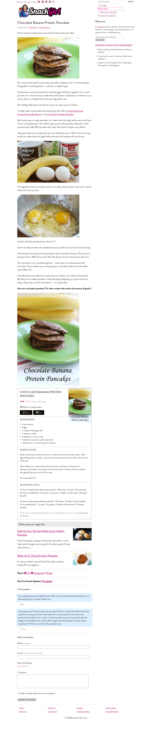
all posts (80, 707)
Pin (40, 412)
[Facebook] (43, 2)
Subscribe (20, 2)
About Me (27, 2)
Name (20, 643)
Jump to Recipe (44, 27)
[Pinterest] (39, 2)
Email (50, 573)
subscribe (51, 707)
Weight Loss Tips (109, 12)
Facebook (39, 573)
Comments (33, 27)
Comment (22, 672)
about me (23, 711)
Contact (34, 2)
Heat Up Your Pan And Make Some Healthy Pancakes (41, 533)
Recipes (104, 9)
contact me (52, 711)
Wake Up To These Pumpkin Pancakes (37, 556)
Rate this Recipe (24, 663)
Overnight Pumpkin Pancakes (60, 114)
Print (27, 412)
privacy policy (110, 707)
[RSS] (50, 2)
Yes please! (47, 581)
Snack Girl (101, 26)
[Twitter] (46, 2)
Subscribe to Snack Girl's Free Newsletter (113, 44)
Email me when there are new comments (37, 693)
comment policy (83, 711)
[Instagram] (54, 2)
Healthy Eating (108, 15)
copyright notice (112, 711)
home (21, 707)
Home (104, 5)
